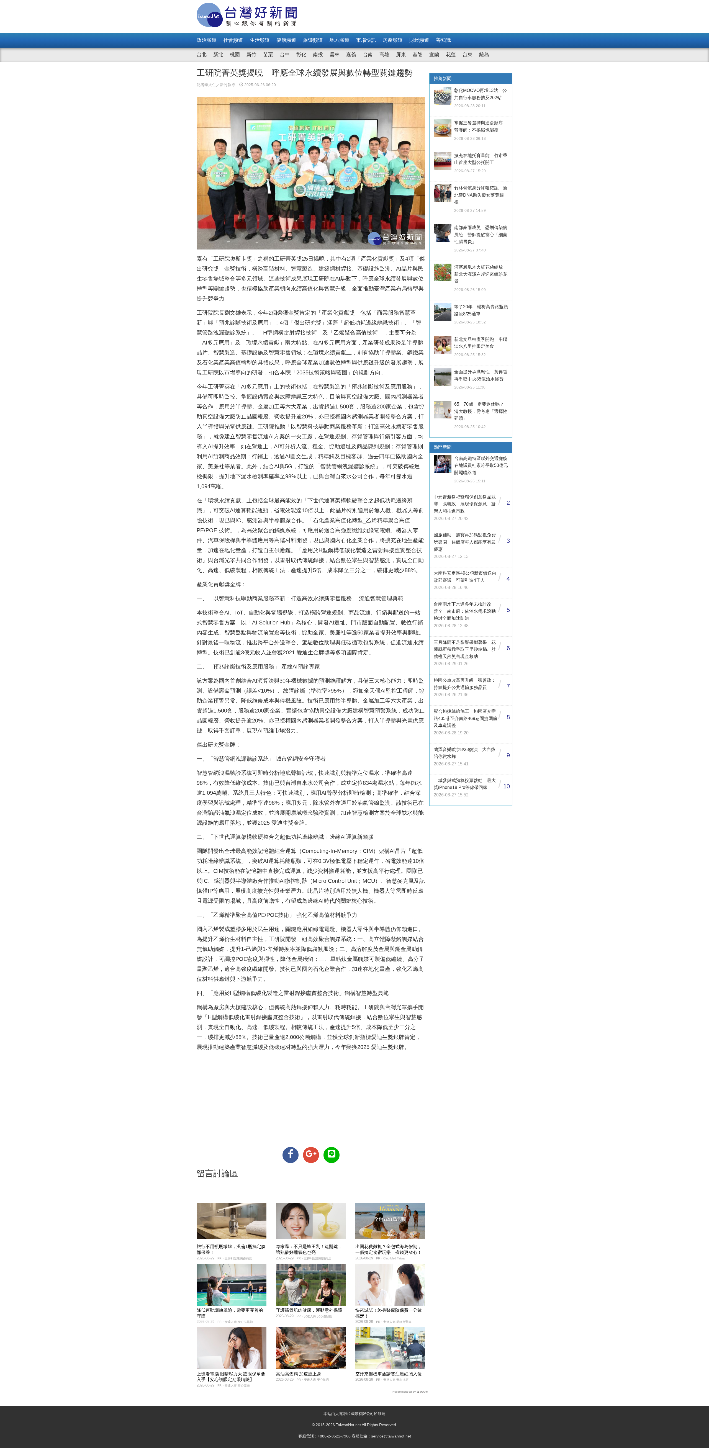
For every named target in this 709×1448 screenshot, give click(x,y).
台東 (467, 54)
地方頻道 (340, 40)
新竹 (251, 54)
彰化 (301, 54)
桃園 (235, 54)
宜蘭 (434, 54)
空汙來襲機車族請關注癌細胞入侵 (388, 1374)
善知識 (443, 40)
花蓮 (451, 54)
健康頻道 (286, 40)
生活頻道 (260, 40)
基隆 (418, 54)
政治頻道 (207, 40)
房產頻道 (393, 40)
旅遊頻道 (313, 40)
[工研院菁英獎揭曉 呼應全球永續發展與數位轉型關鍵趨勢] (290, 1155)
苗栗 (268, 54)
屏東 (401, 54)
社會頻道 (233, 40)
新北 (218, 54)
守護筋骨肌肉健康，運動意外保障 (309, 1310)
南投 (318, 54)
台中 (285, 54)
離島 (484, 54)
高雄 (384, 54)
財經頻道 (419, 40)
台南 (368, 54)
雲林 (335, 54)
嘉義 (351, 54)
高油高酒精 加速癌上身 (298, 1374)
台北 (202, 54)
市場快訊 (366, 40)
